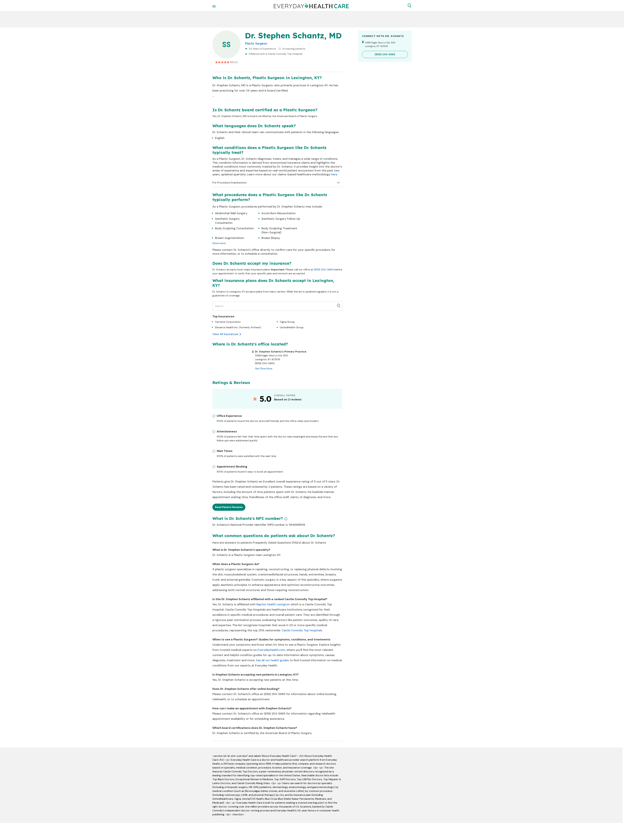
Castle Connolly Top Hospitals (301, 630)
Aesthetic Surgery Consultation (227, 221)
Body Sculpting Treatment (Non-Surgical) (279, 230)
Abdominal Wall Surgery (231, 213)
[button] (409, 6)
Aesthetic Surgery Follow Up (280, 219)
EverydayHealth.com (271, 650)
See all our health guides (272, 660)
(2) (236, 62)
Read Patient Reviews (229, 507)
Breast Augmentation (229, 238)
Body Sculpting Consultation (234, 228)
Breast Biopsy (270, 238)
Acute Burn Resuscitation (278, 213)
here (334, 174)
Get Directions (263, 368)
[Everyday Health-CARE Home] (311, 5)
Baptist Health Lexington (273, 604)
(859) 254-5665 (324, 269)
